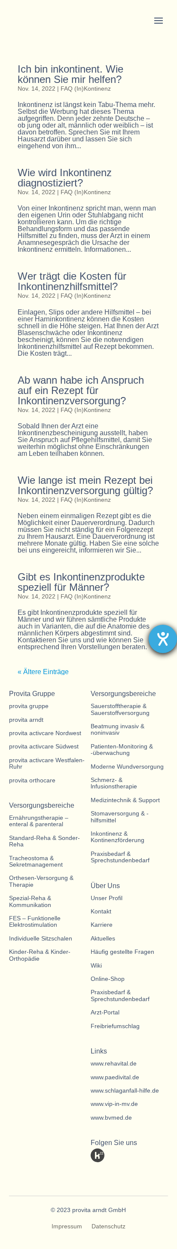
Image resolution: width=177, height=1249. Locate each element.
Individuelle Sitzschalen (40, 938)
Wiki (96, 965)
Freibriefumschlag (115, 1026)
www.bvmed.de (111, 1118)
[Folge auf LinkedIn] (113, 1155)
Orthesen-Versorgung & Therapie (41, 881)
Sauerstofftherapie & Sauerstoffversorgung (120, 709)
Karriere (102, 925)
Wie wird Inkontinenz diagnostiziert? (65, 178)
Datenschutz (108, 1226)
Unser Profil (106, 898)
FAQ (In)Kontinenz (86, 88)
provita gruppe (29, 706)
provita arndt (26, 720)
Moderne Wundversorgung (127, 766)
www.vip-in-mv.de (114, 1104)
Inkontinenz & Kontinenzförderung (117, 837)
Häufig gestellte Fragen (122, 952)
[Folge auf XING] (145, 1155)
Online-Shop (108, 979)
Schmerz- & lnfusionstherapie (114, 783)
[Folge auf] (97, 1155)
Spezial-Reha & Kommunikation (30, 901)
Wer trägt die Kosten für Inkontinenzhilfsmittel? (72, 281)
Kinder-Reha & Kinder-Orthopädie (39, 955)
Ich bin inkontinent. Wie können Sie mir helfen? (70, 74)
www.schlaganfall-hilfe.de (125, 1090)
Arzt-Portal (105, 1012)
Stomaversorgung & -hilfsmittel (120, 816)
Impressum (67, 1226)
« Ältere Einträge (43, 671)
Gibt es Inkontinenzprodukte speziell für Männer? (81, 582)
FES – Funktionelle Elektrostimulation (35, 921)
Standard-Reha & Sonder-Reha (44, 841)
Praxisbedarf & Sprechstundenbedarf (120, 857)
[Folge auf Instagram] (97, 1172)
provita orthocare (32, 780)
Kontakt (101, 911)
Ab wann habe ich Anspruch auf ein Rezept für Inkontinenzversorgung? (81, 390)
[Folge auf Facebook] (129, 1155)
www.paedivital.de (115, 1077)
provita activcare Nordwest (45, 733)
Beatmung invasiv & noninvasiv (117, 729)
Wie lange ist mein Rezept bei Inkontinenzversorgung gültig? (85, 485)
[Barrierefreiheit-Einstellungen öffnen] (163, 639)
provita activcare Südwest (44, 746)
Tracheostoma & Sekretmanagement (36, 861)
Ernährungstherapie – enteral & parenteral (38, 821)
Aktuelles (103, 938)
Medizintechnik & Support (125, 800)
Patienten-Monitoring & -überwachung (122, 749)
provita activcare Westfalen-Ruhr (47, 763)
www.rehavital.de (114, 1063)
